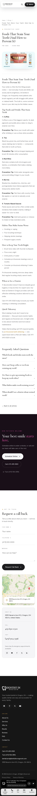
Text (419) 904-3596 (9, 755)
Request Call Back (12, 567)
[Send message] (33, 783)
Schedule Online (11, 456)
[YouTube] (12, 653)
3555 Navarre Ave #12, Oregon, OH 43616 (16, 762)
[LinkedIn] (27, 653)
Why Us (4, 725)
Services (5, 722)
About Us (5, 718)
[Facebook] (17, 653)
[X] (22, 653)
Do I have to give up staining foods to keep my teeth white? (17, 376)
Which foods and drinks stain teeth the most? (17, 356)
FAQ (3, 736)
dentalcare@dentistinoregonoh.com (14, 759)
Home (3, 20)
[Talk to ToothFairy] (29, 783)
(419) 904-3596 (11, 638)
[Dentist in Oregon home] (8, 4)
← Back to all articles (9, 406)
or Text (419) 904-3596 (11, 472)
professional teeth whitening (14, 332)
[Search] (22, 4)
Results (4, 729)
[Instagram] (7, 653)
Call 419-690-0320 (11, 464)
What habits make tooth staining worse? (18, 385)
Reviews (5, 733)
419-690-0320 (11, 628)
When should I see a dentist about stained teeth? (18, 393)
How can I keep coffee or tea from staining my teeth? (15, 366)
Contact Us (6, 740)
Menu (31, 4)
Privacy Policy (6, 777)
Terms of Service (18, 777)
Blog (9, 20)
